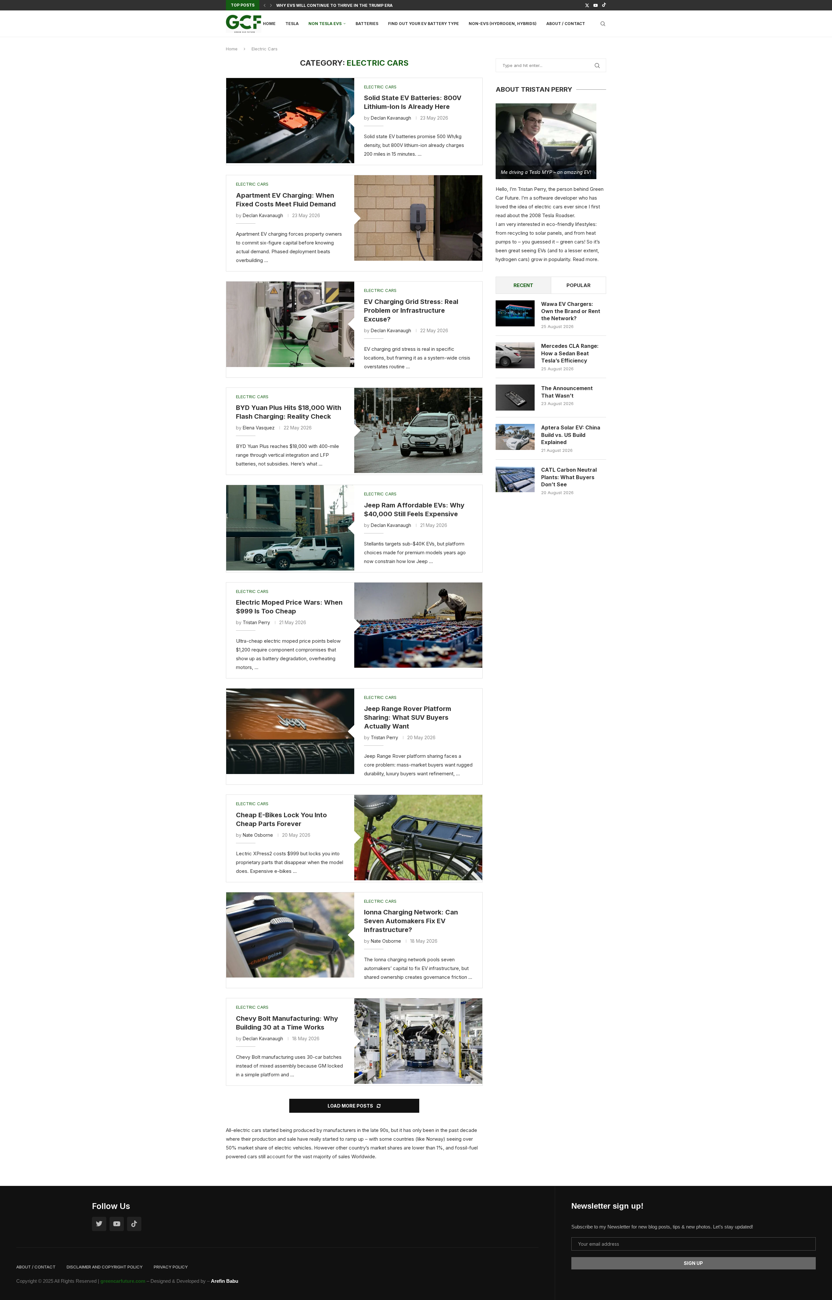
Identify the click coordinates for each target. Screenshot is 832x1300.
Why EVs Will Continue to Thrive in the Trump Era (334, 5)
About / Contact (565, 23)
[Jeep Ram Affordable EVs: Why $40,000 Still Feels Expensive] (290, 528)
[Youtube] (595, 5)
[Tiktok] (604, 5)
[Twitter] (587, 5)
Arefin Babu (224, 1281)
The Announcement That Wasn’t (567, 392)
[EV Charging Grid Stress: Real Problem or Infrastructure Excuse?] (290, 324)
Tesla (292, 23)
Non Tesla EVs (325, 23)
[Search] (603, 24)
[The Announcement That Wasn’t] (515, 398)
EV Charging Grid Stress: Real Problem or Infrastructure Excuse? (411, 310)
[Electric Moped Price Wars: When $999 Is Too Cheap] (418, 625)
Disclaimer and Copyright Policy (105, 1266)
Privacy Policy (171, 1266)
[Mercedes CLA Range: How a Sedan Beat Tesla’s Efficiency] (515, 355)
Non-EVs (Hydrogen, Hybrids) (503, 23)
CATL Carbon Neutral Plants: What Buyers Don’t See (569, 477)
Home (269, 23)
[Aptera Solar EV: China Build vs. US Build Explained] (515, 437)
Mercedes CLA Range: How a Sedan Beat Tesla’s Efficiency (570, 353)
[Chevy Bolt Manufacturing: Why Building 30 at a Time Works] (418, 1041)
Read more (585, 259)
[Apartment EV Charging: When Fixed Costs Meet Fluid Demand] (418, 218)
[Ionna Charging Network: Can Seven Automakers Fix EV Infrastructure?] (290, 935)
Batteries (367, 23)
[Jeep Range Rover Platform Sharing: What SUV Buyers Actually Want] (290, 731)
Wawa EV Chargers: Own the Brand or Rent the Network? (570, 311)
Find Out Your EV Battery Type (423, 23)
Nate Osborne (258, 835)
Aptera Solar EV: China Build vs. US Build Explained (570, 434)
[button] (264, 5)
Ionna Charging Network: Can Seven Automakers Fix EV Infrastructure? (411, 921)
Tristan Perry (256, 622)
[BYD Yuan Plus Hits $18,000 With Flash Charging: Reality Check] (418, 430)
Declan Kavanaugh (391, 118)
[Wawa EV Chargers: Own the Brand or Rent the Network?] (515, 313)
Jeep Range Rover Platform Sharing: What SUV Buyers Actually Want (407, 717)
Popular (578, 285)
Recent (523, 285)
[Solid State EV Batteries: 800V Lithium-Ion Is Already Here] (290, 121)
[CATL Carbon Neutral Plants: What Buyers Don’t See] (515, 479)
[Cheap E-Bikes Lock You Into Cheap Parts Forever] (418, 837)
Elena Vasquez (259, 427)
